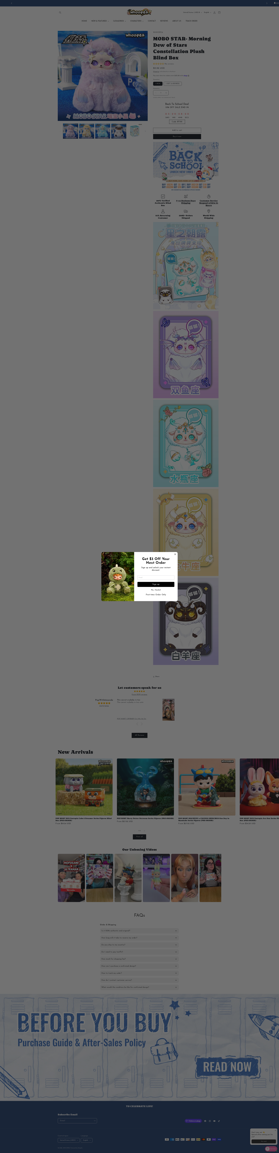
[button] (175, 554)
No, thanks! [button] (156, 590)
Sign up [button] (155, 584)
